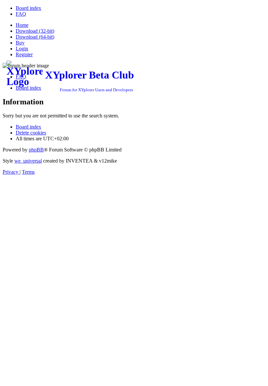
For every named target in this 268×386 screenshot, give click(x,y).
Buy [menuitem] (20, 42)
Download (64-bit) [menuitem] (35, 37)
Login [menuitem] (22, 48)
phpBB (36, 149)
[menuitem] (28, 8)
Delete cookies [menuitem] (31, 132)
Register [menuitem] (24, 54)
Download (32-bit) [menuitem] (35, 31)
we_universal (28, 161)
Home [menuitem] (22, 25)
